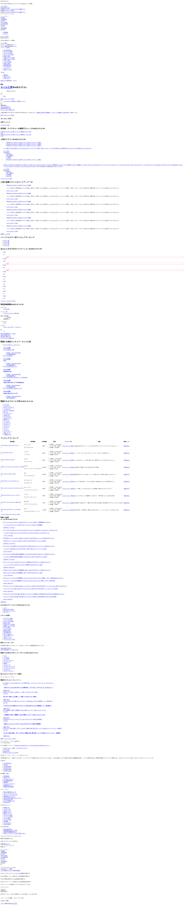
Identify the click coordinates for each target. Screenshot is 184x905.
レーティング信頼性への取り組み (59, 112)
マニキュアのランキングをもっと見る (10, 514)
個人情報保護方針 (8, 780)
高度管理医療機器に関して (10, 832)
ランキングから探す (8, 54)
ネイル (5, 655)
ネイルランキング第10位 (68, 467)
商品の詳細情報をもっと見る (8, 333)
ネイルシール (6, 664)
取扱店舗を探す (7, 65)
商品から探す (6, 56)
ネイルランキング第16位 (68, 481)
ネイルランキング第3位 (68, 453)
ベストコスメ (6, 68)
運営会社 (5, 75)
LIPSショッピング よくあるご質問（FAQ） (14, 833)
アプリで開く (4, 6)
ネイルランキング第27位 (68, 510)
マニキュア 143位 (5, 125)
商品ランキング (7, 813)
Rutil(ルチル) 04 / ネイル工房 (10, 752)
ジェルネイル (6, 409)
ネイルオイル (6, 661)
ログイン (5, 33)
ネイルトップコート (8, 660)
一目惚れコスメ (7, 434)
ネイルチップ (6, 424)
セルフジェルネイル (8, 407)
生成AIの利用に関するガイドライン (12, 798)
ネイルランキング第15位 (68, 474)
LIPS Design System (8, 799)
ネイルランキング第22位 (68, 495)
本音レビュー (6, 433)
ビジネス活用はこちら (9, 800)
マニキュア (18, 327)
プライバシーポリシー (9, 783)
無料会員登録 (16, 870)
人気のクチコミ (7, 810)
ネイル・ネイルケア (8, 327)
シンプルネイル (7, 413)
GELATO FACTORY (8, 609)
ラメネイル (6, 421)
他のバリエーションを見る (7, 98)
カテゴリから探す (8, 51)
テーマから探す (7, 62)
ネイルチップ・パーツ (9, 666)
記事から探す (6, 63)
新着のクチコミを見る (9, 59)
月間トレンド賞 (7, 69)
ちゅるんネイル (7, 418)
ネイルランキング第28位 (68, 502)
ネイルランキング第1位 (68, 446)
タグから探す (6, 60)
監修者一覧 (6, 807)
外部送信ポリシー (8, 785)
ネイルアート (6, 425)
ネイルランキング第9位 (68, 460)
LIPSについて (6, 76)
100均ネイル (6, 415)
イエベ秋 (7, 243)
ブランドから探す (8, 53)
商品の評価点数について (9, 792)
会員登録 (3, 843)
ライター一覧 (6, 809)
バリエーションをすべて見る (8, 301)
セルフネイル (6, 406)
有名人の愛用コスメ (8, 635)
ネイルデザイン (7, 66)
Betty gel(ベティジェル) (9, 610)
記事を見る (3, 602)
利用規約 (5, 782)
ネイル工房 (6, 87)
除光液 (5, 663)
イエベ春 (7, 240)
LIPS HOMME (7, 824)
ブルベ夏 (7, 242)
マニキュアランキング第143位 (11, 313)
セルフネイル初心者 (8, 410)
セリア (5, 608)
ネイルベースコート (8, 670)
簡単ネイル (6, 419)
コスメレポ (6, 430)
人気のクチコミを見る (9, 57)
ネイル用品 (6, 658)
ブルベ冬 (7, 245)
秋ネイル (5, 412)
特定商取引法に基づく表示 (10, 830)
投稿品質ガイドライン (9, 796)
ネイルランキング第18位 (68, 488)
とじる (15, 903)
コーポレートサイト (8, 779)
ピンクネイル (6, 422)
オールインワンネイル (9, 667)
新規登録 (5, 32)
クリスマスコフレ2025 (9, 639)
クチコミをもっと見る (6, 178)
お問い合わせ (6, 78)
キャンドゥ (6, 612)
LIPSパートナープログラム (10, 795)
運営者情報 (6, 776)
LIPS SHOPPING (7, 50)
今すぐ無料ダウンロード (7, 870)
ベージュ (5, 428)
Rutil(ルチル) (6, 751)
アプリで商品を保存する (7, 903)
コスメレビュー (7, 431)
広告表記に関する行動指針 (43, 112)
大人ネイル (6, 427)
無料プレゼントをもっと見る (8, 738)
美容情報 (5, 821)
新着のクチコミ (7, 812)
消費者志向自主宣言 (8, 786)
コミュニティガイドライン (10, 793)
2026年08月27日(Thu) (6, 648)
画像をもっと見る (5, 234)
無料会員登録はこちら (11, 46)
